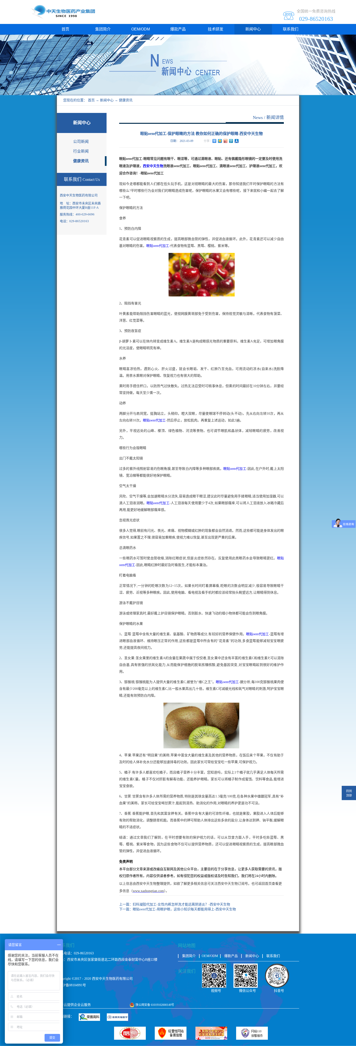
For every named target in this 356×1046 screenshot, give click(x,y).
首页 (65, 29)
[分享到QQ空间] (220, 141)
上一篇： (174, 904)
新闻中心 (107, 100)
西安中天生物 (153, 166)
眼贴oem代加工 (154, 420)
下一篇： (177, 909)
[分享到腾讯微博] (231, 141)
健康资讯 (125, 100)
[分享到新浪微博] (226, 141)
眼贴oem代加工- (158, 246)
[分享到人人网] (237, 141)
